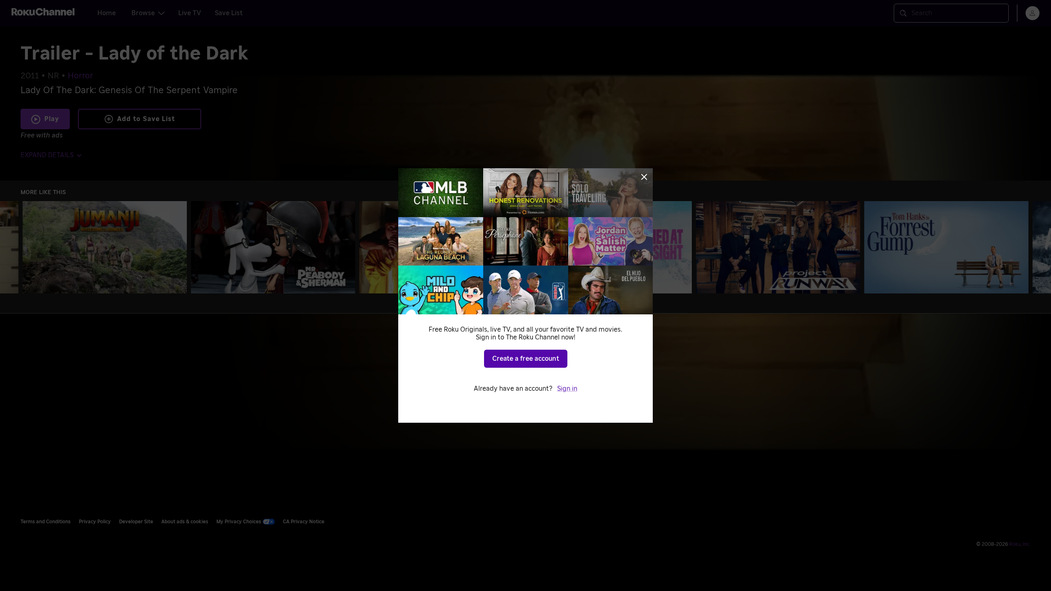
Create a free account (525, 358)
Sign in (567, 388)
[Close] (644, 176)
